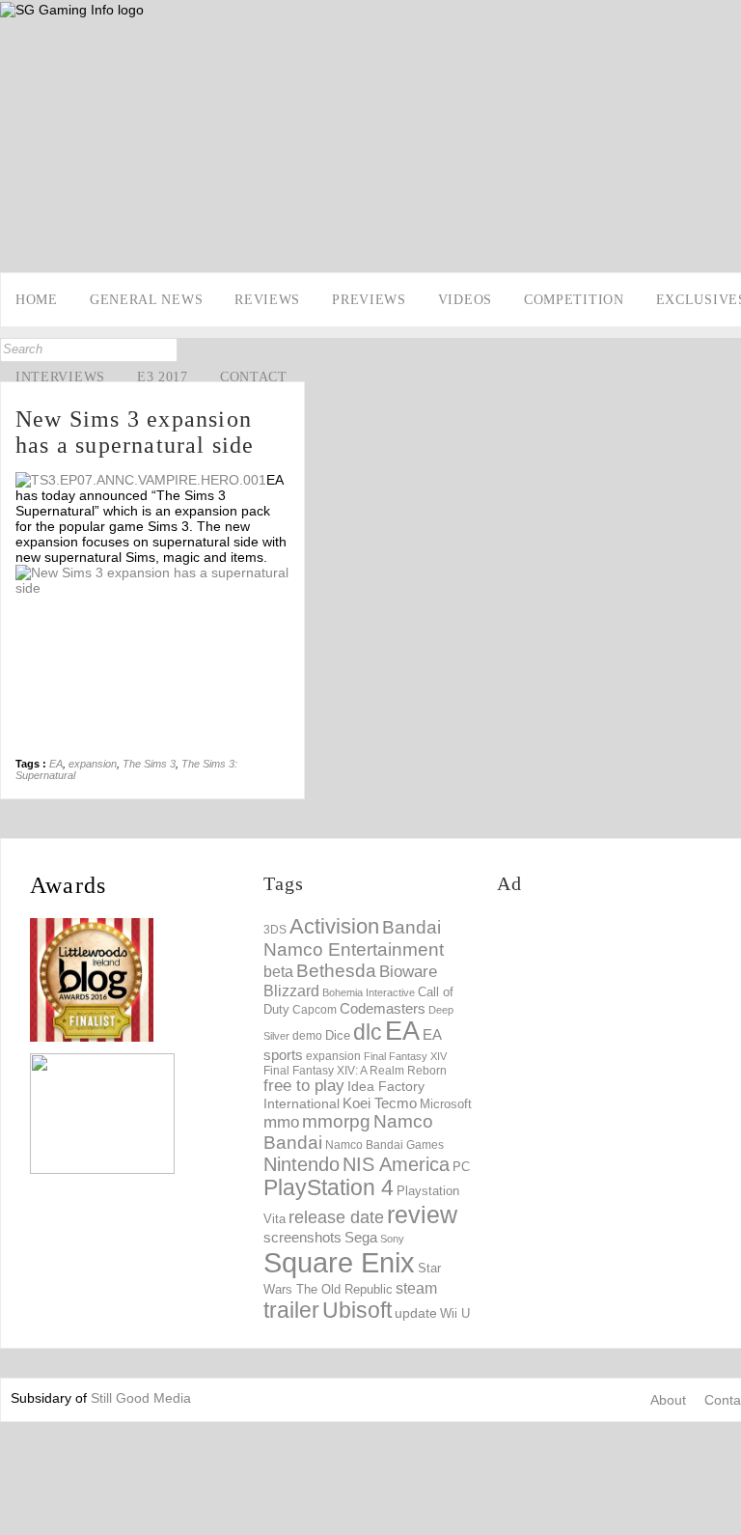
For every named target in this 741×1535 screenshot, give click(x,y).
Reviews (267, 300)
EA (56, 763)
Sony (392, 1238)
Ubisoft (357, 1310)
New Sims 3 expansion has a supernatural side (135, 432)
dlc (367, 1032)
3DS (275, 929)
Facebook (17, 218)
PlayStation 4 (328, 1188)
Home (36, 300)
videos (465, 300)
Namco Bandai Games (384, 1145)
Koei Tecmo (380, 1103)
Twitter (17, 248)
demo (307, 1035)
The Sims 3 (149, 763)
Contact (254, 377)
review (422, 1214)
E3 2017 (162, 377)
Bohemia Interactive (368, 992)
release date (336, 1217)
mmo (281, 1122)
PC (461, 1166)
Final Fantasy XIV (405, 1056)
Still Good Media (141, 1398)
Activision (334, 926)
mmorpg (336, 1121)
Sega (360, 1237)
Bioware (408, 972)
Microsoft (446, 1104)
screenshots (302, 1237)
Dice (337, 1035)
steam (416, 1288)
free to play (303, 1085)
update (416, 1313)
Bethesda (336, 971)
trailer (291, 1310)
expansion (93, 763)
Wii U (455, 1313)
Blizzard (291, 990)
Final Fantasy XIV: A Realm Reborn (355, 1070)
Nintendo (301, 1164)
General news (146, 300)
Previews (369, 300)
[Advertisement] (619, 1035)
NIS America (396, 1164)
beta (278, 971)
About (668, 1400)
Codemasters (382, 1008)
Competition (574, 300)
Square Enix (339, 1262)
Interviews (60, 377)
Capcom (314, 1010)
